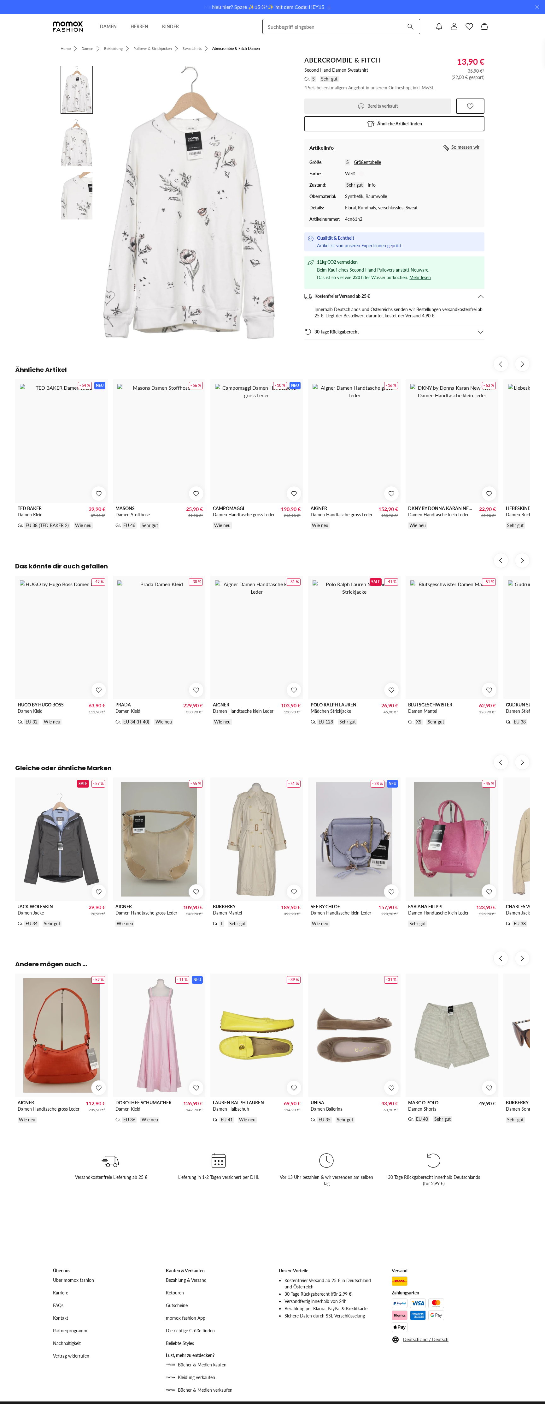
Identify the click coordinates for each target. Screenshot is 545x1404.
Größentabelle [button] (367, 162)
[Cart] (484, 26)
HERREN (139, 26)
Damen (87, 48)
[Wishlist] (469, 26)
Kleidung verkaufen (196, 1377)
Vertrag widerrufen (71, 1356)
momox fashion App (185, 1318)
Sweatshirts (192, 48)
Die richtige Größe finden (190, 1330)
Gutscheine (177, 1305)
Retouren (175, 1292)
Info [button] (372, 185)
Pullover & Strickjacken (152, 48)
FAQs (58, 1305)
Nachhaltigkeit (67, 1343)
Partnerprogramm (70, 1330)
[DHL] (399, 1281)
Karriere (60, 1292)
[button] (394, 123)
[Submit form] (410, 27)
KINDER (170, 26)
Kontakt (60, 1318)
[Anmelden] (454, 26)
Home (66, 48)
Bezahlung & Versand (186, 1280)
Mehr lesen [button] (420, 277)
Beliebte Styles (180, 1343)
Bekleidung (113, 48)
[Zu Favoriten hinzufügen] (470, 106)
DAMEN (108, 26)
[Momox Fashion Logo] (68, 26)
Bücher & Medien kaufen (202, 1364)
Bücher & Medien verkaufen (205, 1390)
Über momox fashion (73, 1280)
